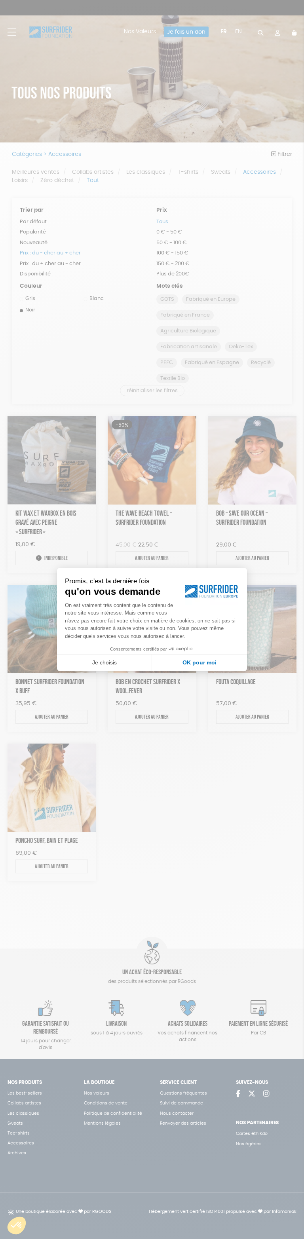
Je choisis (104, 662)
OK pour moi (199, 662)
